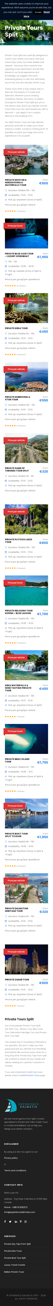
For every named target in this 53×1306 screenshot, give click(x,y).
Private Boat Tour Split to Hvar (16, 835)
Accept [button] (38, 12)
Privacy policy (11, 1158)
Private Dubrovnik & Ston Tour (17, 398)
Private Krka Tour (16, 328)
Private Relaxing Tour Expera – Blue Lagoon (19, 612)
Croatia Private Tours (29, 1075)
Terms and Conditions (15, 1170)
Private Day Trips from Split (17, 1244)
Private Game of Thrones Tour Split (17, 469)
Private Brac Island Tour (17, 760)
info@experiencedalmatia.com (19, 1212)
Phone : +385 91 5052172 (15, 1207)
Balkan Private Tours (14, 1271)
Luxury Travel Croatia (14, 1264)
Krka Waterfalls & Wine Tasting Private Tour (18, 688)
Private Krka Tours (13, 1251)
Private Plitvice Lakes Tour (18, 541)
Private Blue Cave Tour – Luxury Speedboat (19, 255)
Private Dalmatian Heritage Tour (16, 910)
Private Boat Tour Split (15, 1258)
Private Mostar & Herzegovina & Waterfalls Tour (16, 182)
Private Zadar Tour (17, 979)
